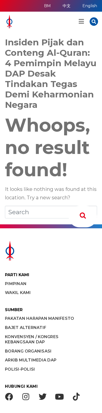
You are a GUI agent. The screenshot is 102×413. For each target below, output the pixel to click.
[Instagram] (26, 397)
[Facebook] (9, 397)
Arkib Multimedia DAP (30, 360)
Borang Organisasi (28, 351)
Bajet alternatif (25, 327)
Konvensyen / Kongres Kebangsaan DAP (31, 339)
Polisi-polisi (20, 369)
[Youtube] (59, 397)
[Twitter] (43, 397)
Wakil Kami (18, 292)
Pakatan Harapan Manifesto (39, 318)
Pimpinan (15, 283)
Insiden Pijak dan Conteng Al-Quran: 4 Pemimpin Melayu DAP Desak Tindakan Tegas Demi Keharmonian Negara (51, 73)
